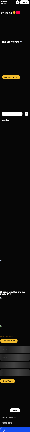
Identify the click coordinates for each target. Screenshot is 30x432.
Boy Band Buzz (8, 99)
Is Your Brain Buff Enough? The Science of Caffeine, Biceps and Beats (17, 389)
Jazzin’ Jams (8, 245)
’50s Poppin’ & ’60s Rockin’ (13, 208)
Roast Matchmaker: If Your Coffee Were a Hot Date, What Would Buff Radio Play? (17, 396)
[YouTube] (3, 423)
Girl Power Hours (8, 28)
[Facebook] (11, 423)
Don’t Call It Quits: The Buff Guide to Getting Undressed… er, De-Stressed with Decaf (18, 404)
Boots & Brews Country (12, 189)
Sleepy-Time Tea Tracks (12, 134)
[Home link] (4, 2)
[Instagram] (9, 423)
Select (12, 114)
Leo (22, 65)
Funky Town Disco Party (12, 227)
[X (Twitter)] (6, 423)
